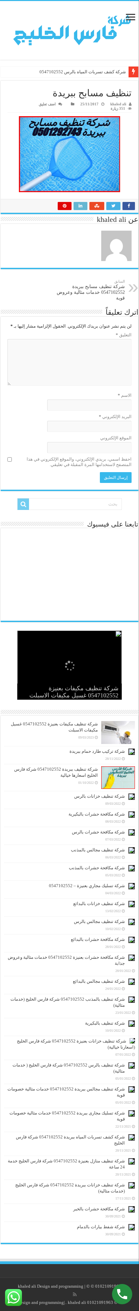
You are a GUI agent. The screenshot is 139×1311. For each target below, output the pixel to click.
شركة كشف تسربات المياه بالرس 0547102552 (82, 71)
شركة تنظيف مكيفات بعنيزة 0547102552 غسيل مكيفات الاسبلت (73, 692)
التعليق (124, 334)
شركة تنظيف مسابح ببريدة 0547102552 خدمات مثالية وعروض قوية (91, 290)
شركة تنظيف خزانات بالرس (99, 796)
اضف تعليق (47, 104)
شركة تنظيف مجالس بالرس (99, 921)
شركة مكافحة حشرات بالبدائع (98, 939)
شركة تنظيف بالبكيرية (105, 1023)
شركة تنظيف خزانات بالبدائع (99, 903)
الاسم (125, 395)
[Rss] (74, 1294)
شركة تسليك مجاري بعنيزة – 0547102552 (87, 885)
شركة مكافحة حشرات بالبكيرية (96, 814)
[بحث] (23, 504)
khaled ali (118, 104)
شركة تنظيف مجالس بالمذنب (98, 849)
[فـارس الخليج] (69, 30)
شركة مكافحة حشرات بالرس (98, 831)
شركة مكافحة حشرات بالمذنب (97, 867)
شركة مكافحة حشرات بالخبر (99, 1208)
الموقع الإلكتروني (116, 437)
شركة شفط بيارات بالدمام (101, 1226)
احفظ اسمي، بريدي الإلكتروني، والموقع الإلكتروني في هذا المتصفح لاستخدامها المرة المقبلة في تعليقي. (79, 462)
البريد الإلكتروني (115, 416)
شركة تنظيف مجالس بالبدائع (99, 981)
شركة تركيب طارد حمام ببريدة (97, 751)
